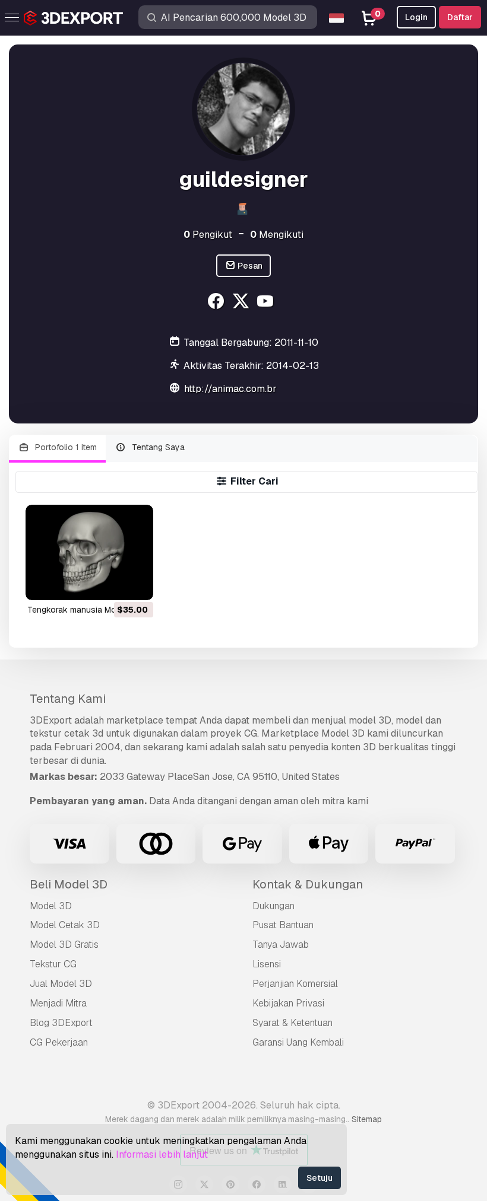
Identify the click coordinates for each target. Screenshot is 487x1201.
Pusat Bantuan (283, 925)
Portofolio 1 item (65, 447)
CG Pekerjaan (59, 1042)
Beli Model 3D (68, 884)
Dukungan (273, 906)
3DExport (51, 720)
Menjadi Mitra (58, 1003)
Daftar (460, 17)
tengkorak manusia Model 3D (84, 609)
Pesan (249, 265)
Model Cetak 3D (65, 925)
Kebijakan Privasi (288, 1003)
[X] (242, 302)
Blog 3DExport (61, 1023)
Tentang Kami (68, 698)
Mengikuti (276, 234)
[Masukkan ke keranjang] (111, 584)
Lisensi (266, 964)
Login (416, 17)
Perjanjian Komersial (295, 983)
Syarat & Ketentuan (292, 1023)
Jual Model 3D (61, 983)
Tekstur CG (53, 964)
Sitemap (367, 1119)
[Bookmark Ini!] (136, 584)
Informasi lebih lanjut (162, 1154)
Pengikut (208, 234)
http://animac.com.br (230, 389)
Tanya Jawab (280, 944)
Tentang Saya (157, 447)
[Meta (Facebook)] (217, 302)
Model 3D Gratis (64, 944)
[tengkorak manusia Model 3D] (89, 552)
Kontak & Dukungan (307, 884)
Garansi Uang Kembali (298, 1042)
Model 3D (51, 906)
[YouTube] (267, 302)
